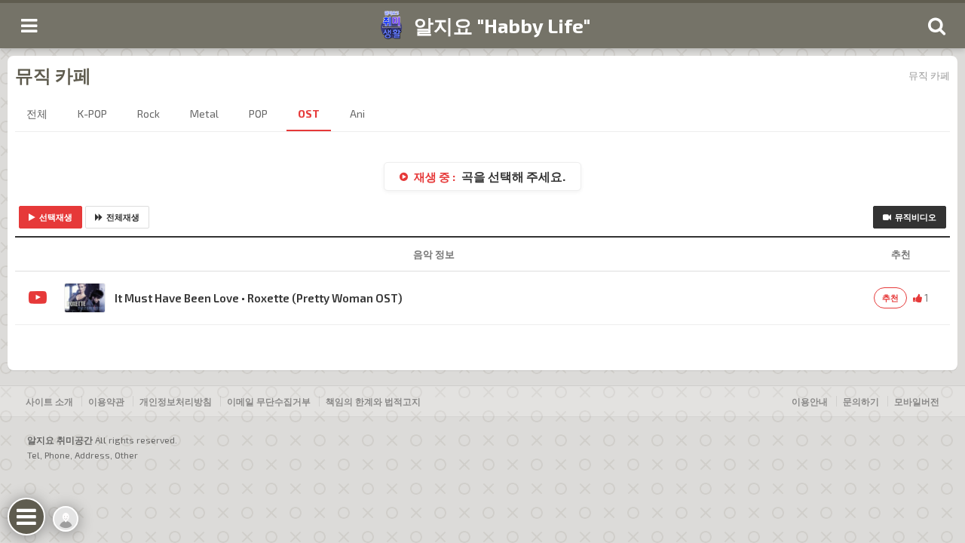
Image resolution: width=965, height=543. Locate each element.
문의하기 (861, 401)
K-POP (92, 113)
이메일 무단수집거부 (269, 401)
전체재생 (122, 217)
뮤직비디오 (915, 217)
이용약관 (106, 401)
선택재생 (55, 217)
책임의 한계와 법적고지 (373, 401)
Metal (204, 113)
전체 (36, 113)
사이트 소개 (49, 401)
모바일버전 (916, 401)
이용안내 (810, 401)
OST (309, 113)
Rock (148, 113)
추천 (890, 297)
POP (258, 113)
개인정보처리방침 (175, 401)
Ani (357, 113)
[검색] (936, 26)
